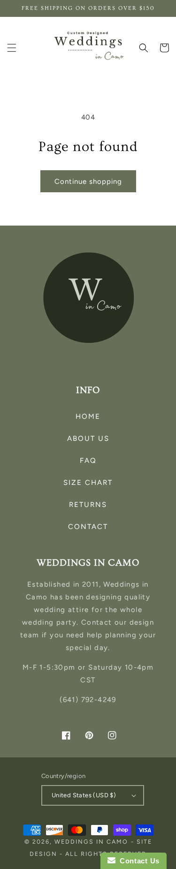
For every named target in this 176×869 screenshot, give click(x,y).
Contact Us (137, 861)
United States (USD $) (84, 795)
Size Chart (88, 482)
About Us (88, 438)
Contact (88, 526)
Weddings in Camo (91, 841)
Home (88, 416)
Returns (88, 504)
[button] (11, 48)
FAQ (88, 460)
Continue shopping (88, 181)
